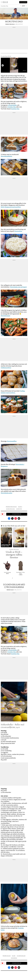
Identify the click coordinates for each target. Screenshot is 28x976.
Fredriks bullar (6, 955)
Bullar (13, 955)
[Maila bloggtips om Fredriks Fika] (19, 518)
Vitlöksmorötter (6, 368)
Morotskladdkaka (6, 156)
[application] (14, 65)
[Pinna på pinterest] (15, 518)
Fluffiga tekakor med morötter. (13, 392)
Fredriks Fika (4, 6)
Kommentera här (16, 514)
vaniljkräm (14, 958)
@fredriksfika (12, 105)
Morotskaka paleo (6, 493)
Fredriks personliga (10, 24)
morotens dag (10, 509)
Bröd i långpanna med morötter (11, 207)
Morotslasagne (5, 316)
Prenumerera (23, 2)
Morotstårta (18, 231)
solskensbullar (21, 955)
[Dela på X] (12, 518)
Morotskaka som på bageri (18, 287)
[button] (6, 537)
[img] (3, 514)
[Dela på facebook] (9, 518)
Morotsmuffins (12, 441)
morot (20, 506)
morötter (19, 509)
